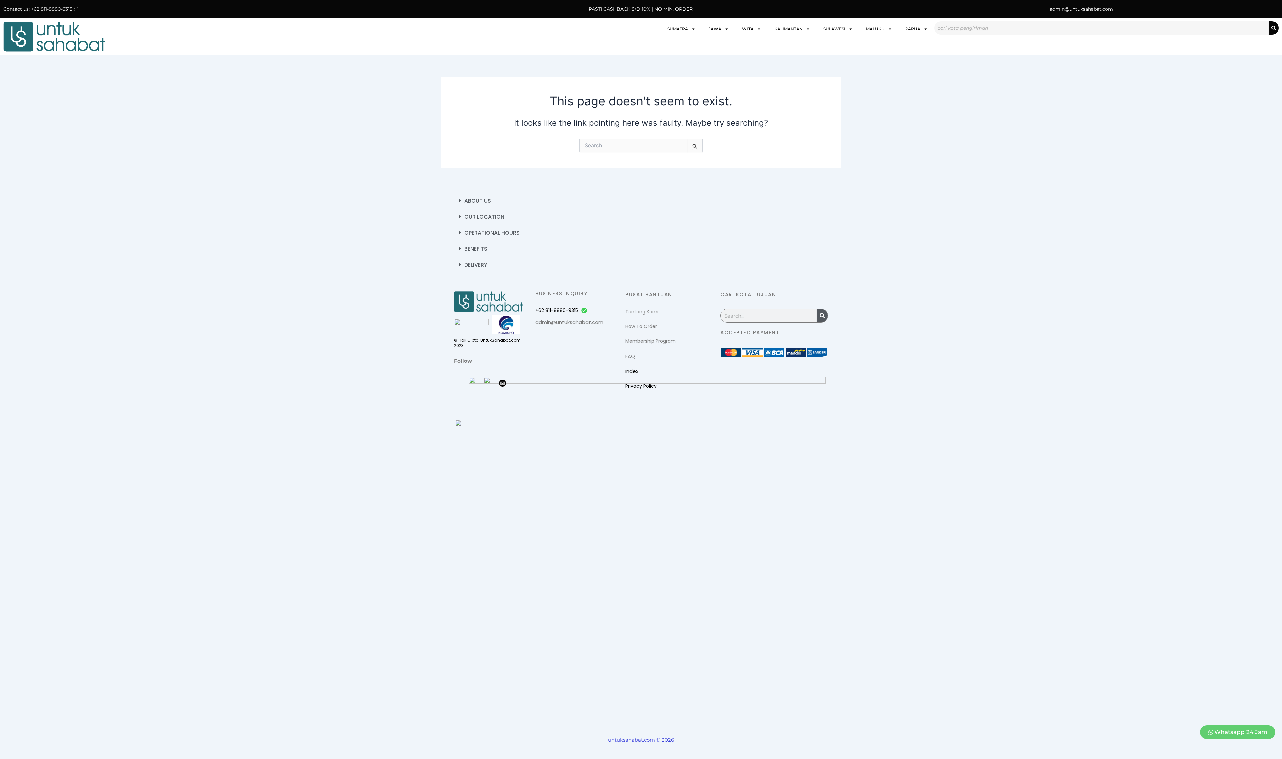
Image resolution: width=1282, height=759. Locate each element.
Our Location (484, 217)
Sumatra (677, 28)
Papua (912, 28)
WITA (748, 28)
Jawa (715, 28)
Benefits (475, 249)
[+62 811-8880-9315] (584, 310)
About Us (477, 201)
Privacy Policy (641, 386)
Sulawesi (834, 28)
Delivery (475, 265)
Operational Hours (492, 233)
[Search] (1274, 28)
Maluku (875, 28)
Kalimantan (788, 28)
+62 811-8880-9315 (556, 310)
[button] (641, 201)
